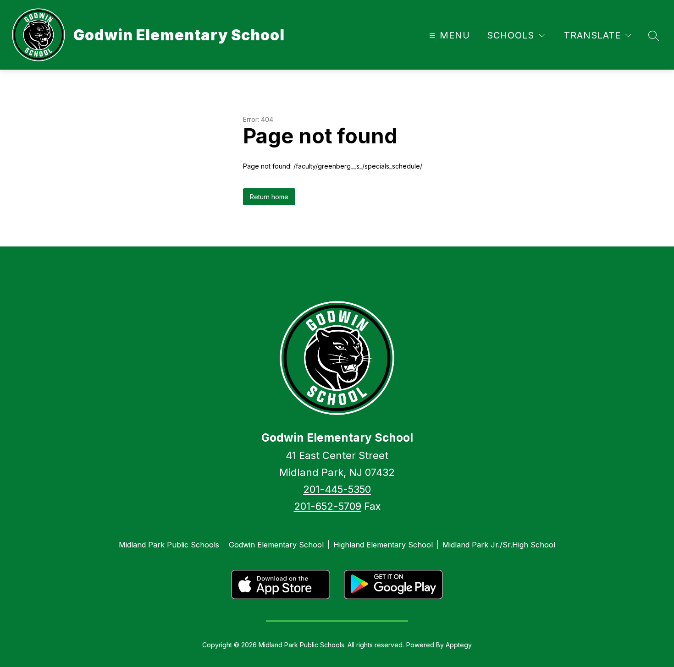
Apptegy (459, 645)
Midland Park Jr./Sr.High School (498, 544)
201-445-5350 (337, 489)
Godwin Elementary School (276, 544)
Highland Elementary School (383, 544)
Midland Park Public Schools (169, 544)
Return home (269, 197)
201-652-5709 (327, 506)
